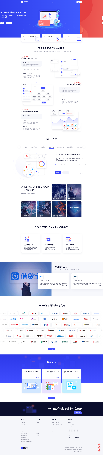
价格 (47, 2)
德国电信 (37, 431)
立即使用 (57, 172)
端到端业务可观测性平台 (25, 439)
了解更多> (37, 377)
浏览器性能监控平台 (24, 431)
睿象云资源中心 (68, 36)
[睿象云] (24, 2)
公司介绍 (69, 422)
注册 (74, 2)
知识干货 (53, 431)
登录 (71, 2)
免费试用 (78, 412)
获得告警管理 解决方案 (66, 172)
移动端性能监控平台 (24, 433)
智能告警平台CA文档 (55, 422)
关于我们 (62, 2)
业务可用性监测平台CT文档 (57, 424)
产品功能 (75, 451)
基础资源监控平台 (24, 429)
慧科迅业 (37, 433)
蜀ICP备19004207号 (79, 447)
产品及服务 (41, 2)
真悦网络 (37, 435)
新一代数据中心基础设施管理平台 (26, 441)
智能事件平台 (23, 424)
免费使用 (79, 2)
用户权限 (81, 451)
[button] (47, 2)
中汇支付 (37, 424)
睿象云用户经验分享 (48, 36)
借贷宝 (37, 422)
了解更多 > (82, 173)
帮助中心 (53, 429)
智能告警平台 (23, 422)
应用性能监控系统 (24, 435)
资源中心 (56, 2)
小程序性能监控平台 (24, 437)
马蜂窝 (37, 429)
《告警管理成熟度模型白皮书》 (29, 36)
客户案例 (51, 2)
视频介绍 (31, 21)
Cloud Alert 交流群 (71, 424)
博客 (69, 39)
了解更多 (51, 349)
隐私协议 (78, 451)
